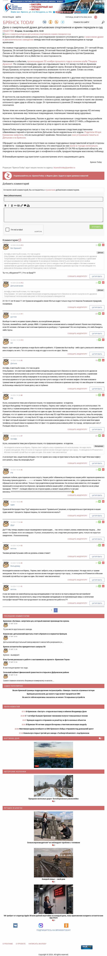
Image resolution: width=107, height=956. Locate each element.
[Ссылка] (21, 205)
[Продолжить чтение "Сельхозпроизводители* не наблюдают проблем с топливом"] (53, 826)
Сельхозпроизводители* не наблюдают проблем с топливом (53, 843)
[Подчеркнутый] (11, 205)
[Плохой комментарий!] (103, 245)
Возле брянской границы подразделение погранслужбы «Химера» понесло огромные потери (53, 690)
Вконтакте (15, 925)
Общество (8, 31)
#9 (21, 360)
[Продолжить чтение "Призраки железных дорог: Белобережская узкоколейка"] (53, 786)
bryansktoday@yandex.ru (64, 167)
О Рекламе (8, 944)
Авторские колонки (15, 772)
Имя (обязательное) (13, 195)
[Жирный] (5, 205)
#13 (22, 245)
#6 (21, 470)
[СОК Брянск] (53, 7)
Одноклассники (66, 925)
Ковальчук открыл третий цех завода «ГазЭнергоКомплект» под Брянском (56, 733)
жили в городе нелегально (84, 145)
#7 (21, 436)
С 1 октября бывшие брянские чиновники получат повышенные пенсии (56, 716)
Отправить (96, 227)
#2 (21, 563)
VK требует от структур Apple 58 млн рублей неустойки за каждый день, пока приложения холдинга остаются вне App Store (53, 917)
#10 (22, 340)
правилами (50, 190)
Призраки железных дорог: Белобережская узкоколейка (53, 799)
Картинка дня (11, 738)
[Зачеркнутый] (15, 205)
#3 (21, 545)
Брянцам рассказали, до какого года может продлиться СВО (53, 694)
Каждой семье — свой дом (53, 879)
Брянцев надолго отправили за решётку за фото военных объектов (56, 720)
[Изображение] (18, 205)
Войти (18, 17)
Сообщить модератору (77, 276)
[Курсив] (8, 205)
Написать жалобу (37, 944)
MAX (41, 925)
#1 (21, 586)
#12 (22, 283)
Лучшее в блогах (13, 808)
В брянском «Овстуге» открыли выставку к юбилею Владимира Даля (56, 711)
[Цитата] (24, 205)
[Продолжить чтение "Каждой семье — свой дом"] (53, 862)
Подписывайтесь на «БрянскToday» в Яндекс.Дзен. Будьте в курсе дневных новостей (51, 176)
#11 (22, 314)
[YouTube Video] (28, 205)
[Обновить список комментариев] (20, 240)
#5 (21, 502)
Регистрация (8, 17)
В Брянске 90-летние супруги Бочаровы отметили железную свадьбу (56, 724)
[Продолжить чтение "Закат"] (53, 755)
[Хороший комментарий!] (99, 245)
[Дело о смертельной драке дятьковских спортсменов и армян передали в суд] (53, 33)
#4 (21, 522)
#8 (21, 395)
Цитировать (97, 276)
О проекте (21, 944)
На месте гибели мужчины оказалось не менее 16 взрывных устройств (53, 697)
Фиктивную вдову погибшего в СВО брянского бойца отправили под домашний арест (56, 729)
